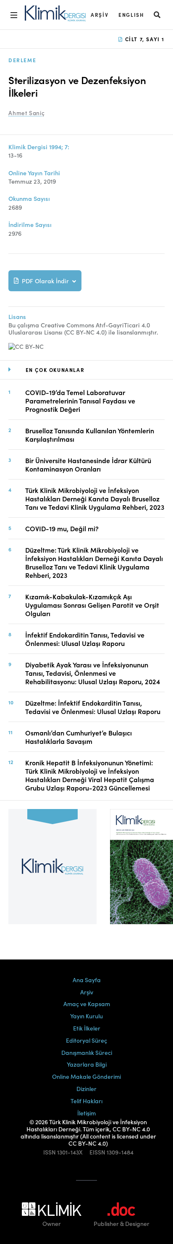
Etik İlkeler (86, 1028)
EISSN (97, 1152)
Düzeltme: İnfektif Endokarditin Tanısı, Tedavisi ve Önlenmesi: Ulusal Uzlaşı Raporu (92, 707)
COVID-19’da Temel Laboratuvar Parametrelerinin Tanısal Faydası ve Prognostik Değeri (80, 400)
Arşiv (99, 14)
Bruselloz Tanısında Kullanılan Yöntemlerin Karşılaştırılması (89, 434)
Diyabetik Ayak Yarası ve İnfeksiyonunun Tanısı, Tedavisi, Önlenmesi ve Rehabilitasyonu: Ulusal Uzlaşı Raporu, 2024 (92, 673)
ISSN (49, 1152)
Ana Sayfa (87, 979)
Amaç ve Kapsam (86, 1003)
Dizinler (86, 1088)
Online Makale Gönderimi (86, 1076)
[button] (157, 14)
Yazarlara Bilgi (87, 1064)
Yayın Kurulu (86, 1016)
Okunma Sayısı (29, 198)
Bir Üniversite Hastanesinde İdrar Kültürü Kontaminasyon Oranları (88, 464)
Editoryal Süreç (86, 1040)
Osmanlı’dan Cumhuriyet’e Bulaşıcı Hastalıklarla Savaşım (78, 737)
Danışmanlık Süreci (86, 1052)
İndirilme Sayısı (30, 224)
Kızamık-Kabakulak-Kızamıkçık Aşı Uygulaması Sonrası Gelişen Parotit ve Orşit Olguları (92, 605)
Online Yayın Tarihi (34, 173)
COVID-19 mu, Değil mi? (62, 528)
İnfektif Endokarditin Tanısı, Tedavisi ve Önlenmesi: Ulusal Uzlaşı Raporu (84, 639)
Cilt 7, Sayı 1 (144, 38)
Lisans (17, 316)
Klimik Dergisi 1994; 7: (38, 146)
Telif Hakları (86, 1100)
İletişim (86, 1113)
